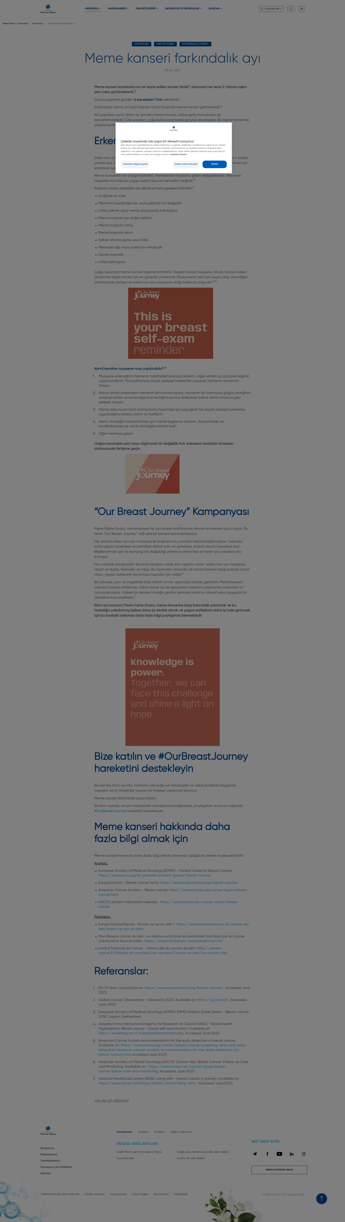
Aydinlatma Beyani (178, 154)
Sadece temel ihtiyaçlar (186, 164)
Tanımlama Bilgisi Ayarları (135, 164)
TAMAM (214, 164)
